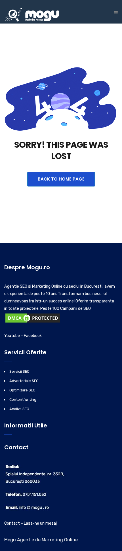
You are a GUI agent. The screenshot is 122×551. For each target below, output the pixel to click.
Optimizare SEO (22, 390)
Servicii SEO (19, 371)
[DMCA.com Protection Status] (32, 319)
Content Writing (22, 399)
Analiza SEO (19, 409)
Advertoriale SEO (24, 381)
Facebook (33, 335)
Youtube (12, 335)
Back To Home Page (61, 179)
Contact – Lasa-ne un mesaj (30, 523)
